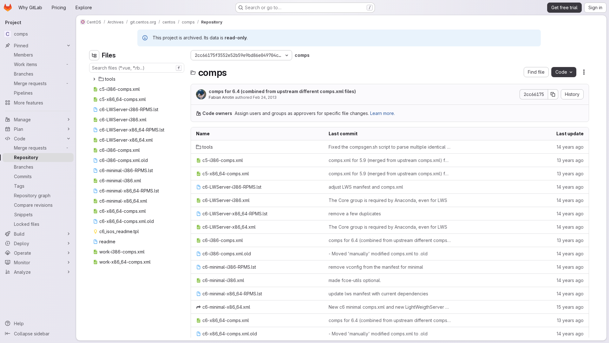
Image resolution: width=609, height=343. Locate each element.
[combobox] (136, 68)
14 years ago (570, 147)
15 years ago (570, 307)
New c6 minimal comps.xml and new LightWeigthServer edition (390, 307)
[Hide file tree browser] (94, 55)
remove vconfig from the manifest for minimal (376, 267)
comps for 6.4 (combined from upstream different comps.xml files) (282, 91)
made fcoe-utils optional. (355, 280)
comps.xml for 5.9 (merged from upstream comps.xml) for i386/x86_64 (390, 160)
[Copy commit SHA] (553, 94)
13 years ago (570, 160)
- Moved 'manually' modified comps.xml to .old (378, 253)
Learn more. (382, 113)
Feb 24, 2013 (265, 97)
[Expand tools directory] (94, 79)
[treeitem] (137, 79)
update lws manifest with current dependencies (378, 293)
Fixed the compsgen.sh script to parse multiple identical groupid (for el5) (390, 147)
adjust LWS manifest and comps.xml (366, 187)
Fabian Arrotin (221, 97)
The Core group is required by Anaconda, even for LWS (388, 200)
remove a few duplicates (355, 213)
